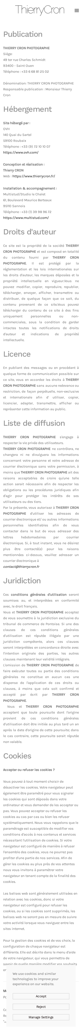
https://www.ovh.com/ (20, 152)
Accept (41, 996)
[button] (77, 10)
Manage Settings (41, 1017)
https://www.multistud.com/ (26, 218)
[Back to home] (41, 10)
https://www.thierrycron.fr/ (33, 176)
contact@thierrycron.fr (21, 567)
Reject (41, 1007)
